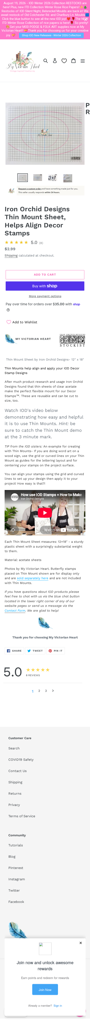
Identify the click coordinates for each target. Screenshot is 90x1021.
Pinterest (15, 868)
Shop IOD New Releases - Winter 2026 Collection (51, 35)
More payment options (45, 296)
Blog (11, 857)
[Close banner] (85, 19)
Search (14, 748)
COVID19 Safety (20, 760)
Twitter (14, 890)
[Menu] (82, 60)
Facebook (16, 902)
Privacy (14, 805)
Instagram (16, 879)
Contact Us (17, 771)
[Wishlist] (64, 60)
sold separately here (32, 578)
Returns (14, 793)
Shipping (11, 255)
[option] (22, 178)
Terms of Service (21, 816)
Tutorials (15, 845)
